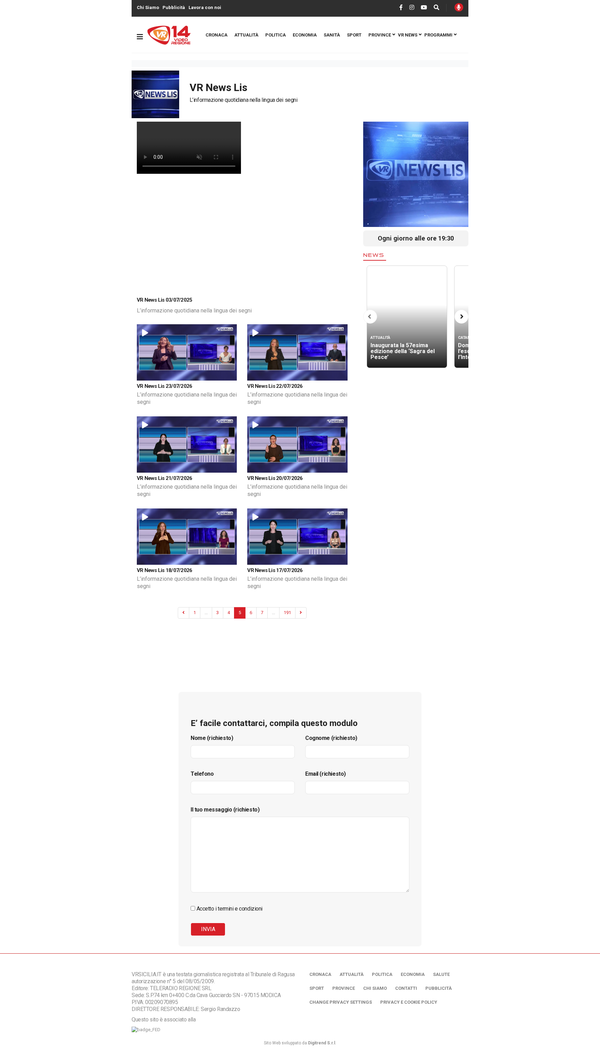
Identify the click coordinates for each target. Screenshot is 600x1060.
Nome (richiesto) (212, 738)
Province (379, 35)
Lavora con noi (205, 7)
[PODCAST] (459, 7)
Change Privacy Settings (340, 1002)
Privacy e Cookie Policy (408, 1002)
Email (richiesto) (325, 773)
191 (287, 612)
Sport (354, 35)
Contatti (406, 988)
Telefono (202, 773)
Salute (441, 974)
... (206, 612)
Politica (275, 35)
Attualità (246, 35)
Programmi (438, 35)
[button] (369, 317)
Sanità (332, 35)
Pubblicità (173, 7)
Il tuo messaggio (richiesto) (225, 809)
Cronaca (216, 35)
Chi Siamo (148, 7)
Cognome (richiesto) (331, 738)
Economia (305, 35)
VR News (407, 35)
